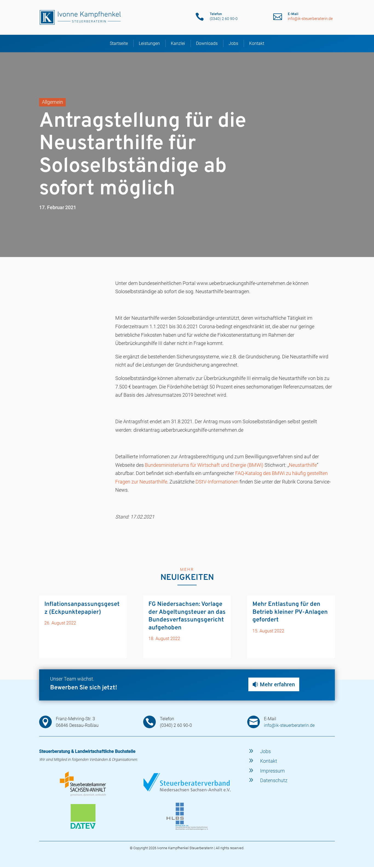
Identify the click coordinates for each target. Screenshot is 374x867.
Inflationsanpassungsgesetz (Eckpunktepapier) (82, 608)
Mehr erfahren (277, 684)
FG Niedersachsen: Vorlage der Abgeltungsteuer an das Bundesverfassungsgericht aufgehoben (187, 616)
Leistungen (149, 43)
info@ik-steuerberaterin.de (310, 18)
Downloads (207, 43)
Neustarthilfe (303, 465)
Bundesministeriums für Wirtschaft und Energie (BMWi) (204, 465)
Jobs (233, 43)
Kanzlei (178, 43)
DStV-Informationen (216, 482)
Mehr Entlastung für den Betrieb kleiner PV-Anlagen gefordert (290, 612)
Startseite (119, 43)
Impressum (272, 771)
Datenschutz (273, 780)
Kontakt (256, 43)
